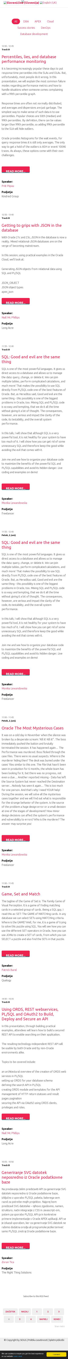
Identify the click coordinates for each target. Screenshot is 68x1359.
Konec (57, 1319)
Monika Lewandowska (14, 502)
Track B (6, 49)
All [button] (15, 21)
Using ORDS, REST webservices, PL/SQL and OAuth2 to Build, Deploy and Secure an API (30, 1014)
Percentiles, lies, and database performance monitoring (29, 59)
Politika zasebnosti (37, 1340)
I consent (56, 1354)
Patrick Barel (9, 969)
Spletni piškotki (56, 1340)
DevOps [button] (46, 27)
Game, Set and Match (21, 894)
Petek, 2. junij (9, 535)
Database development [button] (34, 33)
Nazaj (24, 1312)
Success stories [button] (26, 27)
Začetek (10, 1312)
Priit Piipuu (8, 185)
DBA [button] (26, 21)
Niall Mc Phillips (11, 317)
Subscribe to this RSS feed (36, 1296)
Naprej (43, 1319)
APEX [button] (38, 21)
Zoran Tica (8, 1262)
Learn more (17, 1356)
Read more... (15, 171)
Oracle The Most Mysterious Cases (33, 728)
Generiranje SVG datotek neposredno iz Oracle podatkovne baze (32, 1177)
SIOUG (23, 1340)
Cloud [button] (50, 21)
